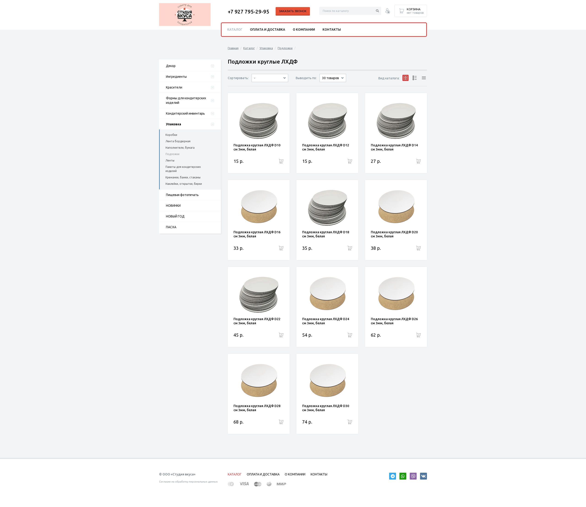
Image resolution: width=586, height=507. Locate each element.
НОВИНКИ (173, 205)
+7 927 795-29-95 (248, 11)
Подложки (172, 154)
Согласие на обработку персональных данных (188, 481)
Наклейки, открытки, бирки (183, 183)
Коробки (171, 134)
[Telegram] (392, 476)
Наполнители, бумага (180, 147)
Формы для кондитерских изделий (186, 100)
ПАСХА (171, 227)
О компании (304, 29)
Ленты (169, 160)
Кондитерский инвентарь (185, 113)
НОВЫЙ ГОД (175, 216)
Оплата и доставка (267, 29)
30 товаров (330, 78)
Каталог (249, 48)
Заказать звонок (293, 11)
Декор (171, 66)
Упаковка (173, 124)
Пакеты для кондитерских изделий (183, 168)
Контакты (332, 29)
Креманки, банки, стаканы (183, 177)
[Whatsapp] (402, 476)
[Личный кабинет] (387, 11)
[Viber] (413, 476)
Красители (174, 87)
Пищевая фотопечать (182, 195)
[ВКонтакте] (423, 476)
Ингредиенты (176, 76)
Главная (233, 48)
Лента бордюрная (177, 141)
